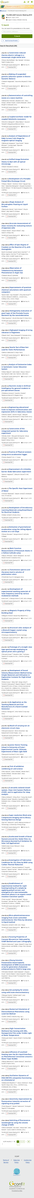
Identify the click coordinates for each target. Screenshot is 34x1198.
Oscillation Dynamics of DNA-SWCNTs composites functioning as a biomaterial (16, 1077)
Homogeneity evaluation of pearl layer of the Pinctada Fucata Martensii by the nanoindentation (16, 313)
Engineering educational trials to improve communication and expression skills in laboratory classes (16, 409)
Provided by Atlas (17, 1191)
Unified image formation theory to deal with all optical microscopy (15, 161)
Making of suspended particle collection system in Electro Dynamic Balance (15, 76)
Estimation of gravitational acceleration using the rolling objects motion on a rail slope (16, 529)
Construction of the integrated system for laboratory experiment (14, 431)
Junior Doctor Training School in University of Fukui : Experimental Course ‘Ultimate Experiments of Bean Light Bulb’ (14, 748)
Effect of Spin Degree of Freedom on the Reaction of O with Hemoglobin (15, 247)
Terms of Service (6, 1161)
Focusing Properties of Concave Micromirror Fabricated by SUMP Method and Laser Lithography (16, 939)
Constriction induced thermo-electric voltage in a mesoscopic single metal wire (13, 55)
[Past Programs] (24, 2)
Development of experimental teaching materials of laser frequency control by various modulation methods (15, 592)
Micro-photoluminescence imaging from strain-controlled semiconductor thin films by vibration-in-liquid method (16, 918)
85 (28, 1141)
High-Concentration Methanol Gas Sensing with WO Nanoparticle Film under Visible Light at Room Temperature (16, 1031)
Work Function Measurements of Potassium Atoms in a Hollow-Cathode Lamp (16, 550)
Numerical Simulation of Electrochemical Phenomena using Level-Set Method (15, 1011)
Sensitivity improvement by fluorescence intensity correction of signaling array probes (16, 1101)
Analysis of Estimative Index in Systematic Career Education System (16, 366)
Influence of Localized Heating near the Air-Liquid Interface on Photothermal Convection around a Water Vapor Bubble (16, 1055)
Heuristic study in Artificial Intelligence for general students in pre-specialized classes (16, 388)
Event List (3, 10)
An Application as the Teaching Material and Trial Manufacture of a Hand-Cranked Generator (14, 705)
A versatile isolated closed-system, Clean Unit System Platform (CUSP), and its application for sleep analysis (16, 791)
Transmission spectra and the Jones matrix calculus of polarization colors (15, 572)
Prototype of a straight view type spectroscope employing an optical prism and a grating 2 (16, 649)
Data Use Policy (17, 1161)
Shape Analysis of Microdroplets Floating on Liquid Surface (14, 204)
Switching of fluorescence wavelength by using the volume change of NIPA (15, 1122)
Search (6, 25)
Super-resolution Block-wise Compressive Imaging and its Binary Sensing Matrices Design (16, 817)
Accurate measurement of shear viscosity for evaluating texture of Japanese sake (16, 225)
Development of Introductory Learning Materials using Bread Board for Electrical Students (16, 510)
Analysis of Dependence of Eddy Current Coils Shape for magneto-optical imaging (15, 138)
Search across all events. (11, 40)
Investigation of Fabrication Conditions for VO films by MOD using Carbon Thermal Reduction (16, 862)
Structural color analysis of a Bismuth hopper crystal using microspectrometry (16, 630)
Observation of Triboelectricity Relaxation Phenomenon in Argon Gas (12, 270)
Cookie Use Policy (27, 1161)
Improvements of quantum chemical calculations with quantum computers (16, 289)
